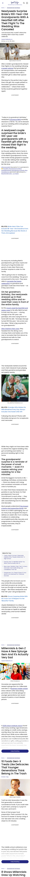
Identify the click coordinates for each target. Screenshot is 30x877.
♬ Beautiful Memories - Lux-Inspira (13, 172)
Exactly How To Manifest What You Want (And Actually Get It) (14, 562)
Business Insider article (19, 689)
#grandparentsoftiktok (15, 168)
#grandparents (16, 170)
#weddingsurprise (6, 170)
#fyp (26, 170)
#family (22, 170)
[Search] (23, 3)
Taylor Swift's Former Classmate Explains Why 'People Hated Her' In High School (14, 557)
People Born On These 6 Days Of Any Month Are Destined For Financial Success (15, 574)
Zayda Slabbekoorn (7, 39)
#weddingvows (5, 172)
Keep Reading (15, 751)
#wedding (6, 168)
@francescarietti (6, 167)
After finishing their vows (10, 329)
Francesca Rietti (15, 119)
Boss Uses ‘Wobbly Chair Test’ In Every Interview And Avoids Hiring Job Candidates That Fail (15, 568)
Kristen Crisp (5, 777)
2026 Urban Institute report (12, 726)
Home (2, 7)
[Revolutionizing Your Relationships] (15, 2)
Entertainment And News (13, 8)
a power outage (7, 68)
